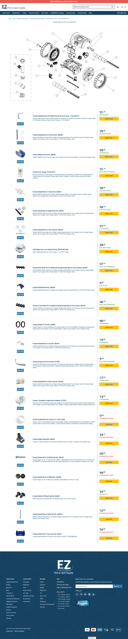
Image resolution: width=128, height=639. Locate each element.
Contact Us (9, 593)
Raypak (42, 587)
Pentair (42, 582)
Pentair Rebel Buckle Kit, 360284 (44, 287)
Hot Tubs (45, 13)
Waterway (43, 601)
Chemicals (6, 13)
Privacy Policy (10, 615)
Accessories (70, 13)
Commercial (82, 13)
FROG (41, 598)
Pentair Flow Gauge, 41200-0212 (44, 172)
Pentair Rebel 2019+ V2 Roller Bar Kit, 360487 (48, 457)
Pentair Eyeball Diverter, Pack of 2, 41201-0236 (49, 419)
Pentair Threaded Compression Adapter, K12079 (49, 400)
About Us (9, 587)
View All (42, 607)
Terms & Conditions (19, 631)
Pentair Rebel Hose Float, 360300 (44, 155)
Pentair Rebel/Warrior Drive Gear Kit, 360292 (48, 381)
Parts (24, 13)
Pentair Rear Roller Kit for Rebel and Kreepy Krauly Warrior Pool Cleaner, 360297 (60, 268)
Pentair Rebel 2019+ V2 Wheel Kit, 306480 (47, 477)
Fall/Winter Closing (57, 13)
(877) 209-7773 (70, 1)
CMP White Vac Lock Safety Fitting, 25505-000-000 (50, 249)
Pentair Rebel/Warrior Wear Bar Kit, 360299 (47, 514)
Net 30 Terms (10, 596)
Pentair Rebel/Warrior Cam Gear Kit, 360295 (48, 230)
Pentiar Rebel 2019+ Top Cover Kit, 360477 (47, 534)
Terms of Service (11, 612)
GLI (41, 593)
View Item (109, 424)
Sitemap (8, 618)
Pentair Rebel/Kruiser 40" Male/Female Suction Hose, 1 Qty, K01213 (56, 116)
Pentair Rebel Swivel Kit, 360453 (44, 439)
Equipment (16, 13)
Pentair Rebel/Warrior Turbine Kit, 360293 (47, 192)
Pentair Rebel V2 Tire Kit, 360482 (44, 325)
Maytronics (43, 590)
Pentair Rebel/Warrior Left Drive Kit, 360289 (48, 135)
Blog (90, 13)
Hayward (42, 585)
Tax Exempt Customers (13, 598)
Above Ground (34, 13)
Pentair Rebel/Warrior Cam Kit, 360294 (46, 343)
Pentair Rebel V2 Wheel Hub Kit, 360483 (46, 496)
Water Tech (43, 596)
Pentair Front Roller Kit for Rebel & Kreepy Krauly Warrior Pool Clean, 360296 (59, 306)
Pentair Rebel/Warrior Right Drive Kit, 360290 (48, 211)
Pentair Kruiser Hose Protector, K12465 (46, 362)
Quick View (20, 123)
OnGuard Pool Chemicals (47, 604)
